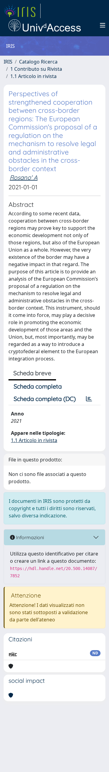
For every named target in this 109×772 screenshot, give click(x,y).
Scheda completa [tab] (38, 386)
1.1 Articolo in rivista (33, 76)
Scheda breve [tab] (32, 373)
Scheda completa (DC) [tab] (45, 398)
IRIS (8, 61)
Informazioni (29, 537)
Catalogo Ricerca (38, 61)
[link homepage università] (45, 25)
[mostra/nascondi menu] (102, 25)
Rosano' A (24, 177)
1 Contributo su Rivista (36, 69)
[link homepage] (22, 11)
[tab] (89, 399)
